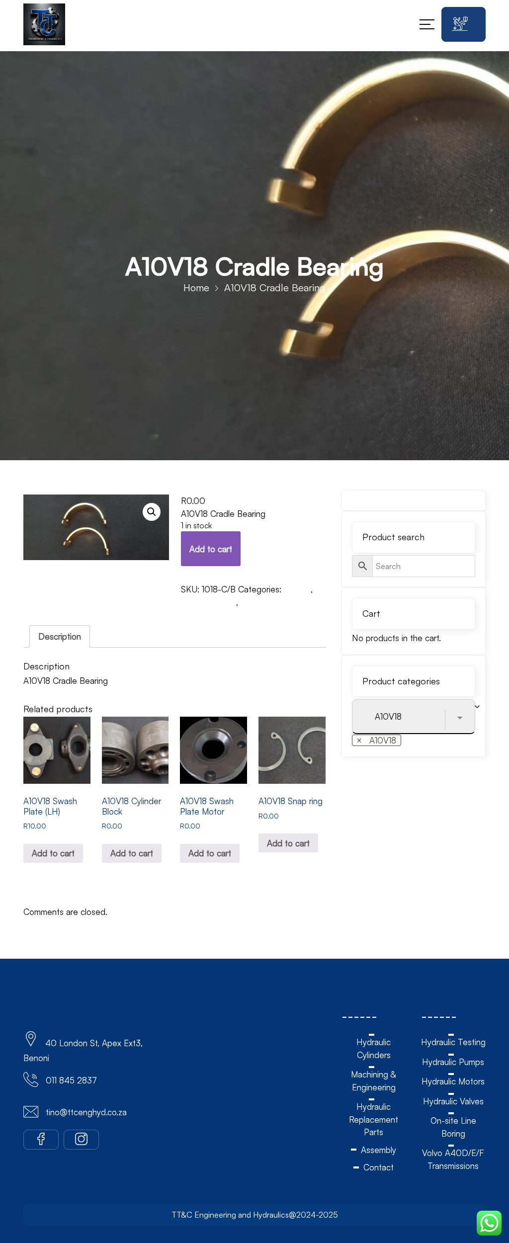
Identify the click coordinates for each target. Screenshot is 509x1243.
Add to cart (210, 549)
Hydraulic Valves (453, 1101)
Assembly (378, 1150)
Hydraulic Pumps (453, 1062)
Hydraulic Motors (453, 1081)
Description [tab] (59, 636)
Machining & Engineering (373, 1080)
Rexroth (255, 602)
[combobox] (376, 740)
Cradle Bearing (208, 602)
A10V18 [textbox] (376, 740)
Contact (378, 1167)
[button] (152, 512)
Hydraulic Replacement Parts (373, 1119)
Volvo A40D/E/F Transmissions (453, 1159)
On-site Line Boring (453, 1127)
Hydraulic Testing (453, 1042)
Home (196, 287)
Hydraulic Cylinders (373, 1048)
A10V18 (297, 589)
